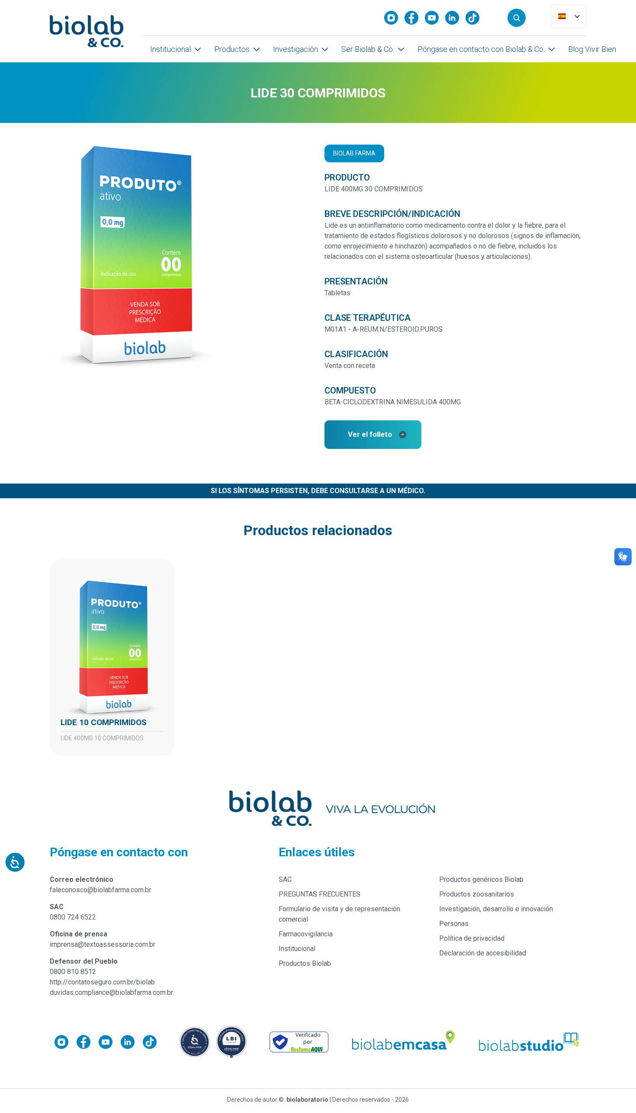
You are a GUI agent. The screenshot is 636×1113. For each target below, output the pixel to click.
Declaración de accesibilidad (482, 953)
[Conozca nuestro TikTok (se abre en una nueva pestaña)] (476, 18)
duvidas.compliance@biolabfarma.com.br (111, 992)
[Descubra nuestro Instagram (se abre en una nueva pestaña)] (394, 18)
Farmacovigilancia (306, 934)
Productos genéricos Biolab (481, 879)
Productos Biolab (305, 963)
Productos (232, 49)
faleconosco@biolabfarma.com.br (100, 890)
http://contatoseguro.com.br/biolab (102, 982)
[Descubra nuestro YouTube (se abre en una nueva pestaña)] (435, 18)
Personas (454, 923)
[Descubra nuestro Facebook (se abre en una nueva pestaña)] (415, 18)
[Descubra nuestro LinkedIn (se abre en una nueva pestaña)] (455, 18)
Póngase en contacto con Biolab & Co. (481, 49)
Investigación (295, 49)
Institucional (170, 49)
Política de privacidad (471, 938)
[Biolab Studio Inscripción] (529, 1042)
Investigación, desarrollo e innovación (496, 909)
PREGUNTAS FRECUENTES (319, 894)
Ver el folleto (370, 434)
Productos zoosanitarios (476, 894)
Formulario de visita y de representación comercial (339, 914)
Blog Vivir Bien (592, 49)
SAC (285, 879)
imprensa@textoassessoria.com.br (102, 944)
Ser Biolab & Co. (367, 49)
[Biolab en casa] (403, 1042)
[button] (517, 18)
